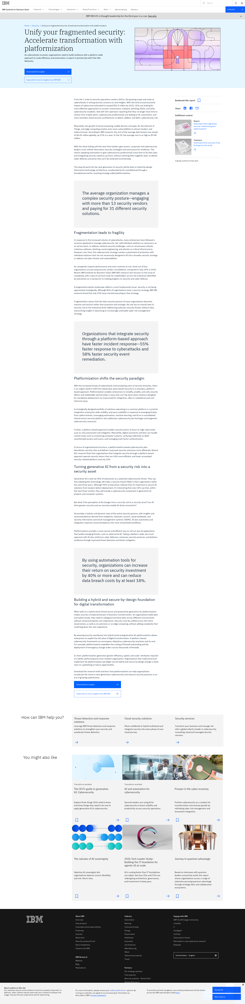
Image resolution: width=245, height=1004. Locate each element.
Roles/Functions (90, 9)
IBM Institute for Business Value (15, 9)
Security (35, 25)
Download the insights (34, 72)
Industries (71, 9)
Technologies (54, 9)
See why (152, 16)
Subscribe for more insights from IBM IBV (42, 80)
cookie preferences (118, 990)
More (106, 9)
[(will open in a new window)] (185, 108)
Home (26, 25)
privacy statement (98, 995)
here (178, 992)
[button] (243, 985)
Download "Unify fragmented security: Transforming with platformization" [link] (205, 126)
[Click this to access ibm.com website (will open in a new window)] (5, 3)
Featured (37, 9)
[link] (183, 128)
